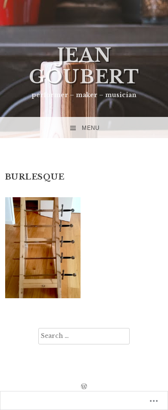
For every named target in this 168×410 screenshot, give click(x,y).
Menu (90, 128)
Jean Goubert (84, 66)
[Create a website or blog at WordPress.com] (84, 387)
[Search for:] (84, 336)
